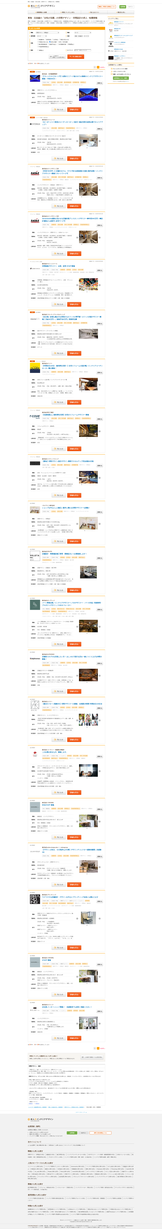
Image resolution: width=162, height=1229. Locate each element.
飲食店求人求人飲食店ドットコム (85, 1225)
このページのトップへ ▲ (81, 1112)
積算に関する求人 (90, 1169)
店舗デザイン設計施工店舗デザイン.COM (68, 1225)
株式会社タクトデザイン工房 (50, 168)
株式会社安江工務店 (47, 412)
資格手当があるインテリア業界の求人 (117, 1211)
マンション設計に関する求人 (116, 1174)
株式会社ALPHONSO (48, 654)
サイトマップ (68, 1145)
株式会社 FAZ (117, 28)
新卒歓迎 (48, 39)
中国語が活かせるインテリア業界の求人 (120, 1209)
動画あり (41, 50)
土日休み (55, 39)
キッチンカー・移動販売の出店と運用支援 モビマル (49, 1227)
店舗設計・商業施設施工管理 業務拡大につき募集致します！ (64, 554)
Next (99, 95)
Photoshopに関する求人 (117, 1169)
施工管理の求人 (61, 1154)
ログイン (130, 6)
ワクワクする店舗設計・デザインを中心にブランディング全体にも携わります (70, 897)
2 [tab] (83, 102)
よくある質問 (31, 1145)
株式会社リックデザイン (119, 56)
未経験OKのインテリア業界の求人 (37, 1209)
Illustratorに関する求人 (103, 1169)
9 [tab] (93, 102)
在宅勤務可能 (62, 44)
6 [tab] (89, 102)
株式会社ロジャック (47, 1004)
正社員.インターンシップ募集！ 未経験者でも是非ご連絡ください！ (67, 1007)
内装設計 (37, 1103)
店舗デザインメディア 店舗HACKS (85, 1227)
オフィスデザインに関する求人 (95, 1171)
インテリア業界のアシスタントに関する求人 (57, 1166)
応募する (99, 83)
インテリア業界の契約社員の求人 (55, 1198)
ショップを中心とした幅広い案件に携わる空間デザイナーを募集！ (66, 508)
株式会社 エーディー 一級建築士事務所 (53, 749)
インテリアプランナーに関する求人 (106, 1176)
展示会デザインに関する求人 (55, 1174)
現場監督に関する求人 (78, 1169)
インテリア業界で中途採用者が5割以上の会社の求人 (85, 1214)
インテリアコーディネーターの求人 (76, 1154)
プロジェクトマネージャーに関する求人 (83, 1176)
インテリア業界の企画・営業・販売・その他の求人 (78, 1157)
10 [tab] (95, 102)
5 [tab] (87, 102)
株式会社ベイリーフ (118, 21)
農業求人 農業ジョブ (98, 1227)
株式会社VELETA (47, 551)
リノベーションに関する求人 (35, 1166)
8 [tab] (92, 102)
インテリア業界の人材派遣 (114, 1198)
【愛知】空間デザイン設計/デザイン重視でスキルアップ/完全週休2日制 (68, 461)
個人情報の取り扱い (42, 1145)
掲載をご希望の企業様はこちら (107, 6)
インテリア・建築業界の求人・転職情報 (37, 1107)
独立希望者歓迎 (43, 44)
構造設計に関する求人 (101, 1174)
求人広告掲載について (79, 1145)
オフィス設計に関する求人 (112, 1171)
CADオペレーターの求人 (123, 1154)
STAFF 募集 (46, 960)
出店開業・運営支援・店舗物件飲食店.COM (49, 1225)
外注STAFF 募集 (48, 805)
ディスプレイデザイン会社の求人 (124, 1187)
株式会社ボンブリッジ (48, 600)
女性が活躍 (54, 42)
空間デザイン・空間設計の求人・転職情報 (74, 1107)
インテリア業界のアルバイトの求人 (75, 1198)
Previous (77, 95)
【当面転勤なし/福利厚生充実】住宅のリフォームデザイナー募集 (65, 415)
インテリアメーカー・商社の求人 (84, 1187)
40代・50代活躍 (63, 42)
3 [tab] (84, 102)
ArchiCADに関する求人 (78, 1171)
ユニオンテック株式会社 (119, 42)
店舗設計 (31, 1103)
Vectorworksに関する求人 (78, 1166)
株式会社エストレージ (48, 119)
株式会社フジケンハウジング (50, 459)
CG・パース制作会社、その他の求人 (37, 1189)
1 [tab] (81, 102)
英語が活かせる (65, 39)
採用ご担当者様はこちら (100, 1133)
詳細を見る (74, 110)
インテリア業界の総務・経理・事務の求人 (105, 1157)
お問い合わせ (59, 1145)
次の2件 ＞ (102, 67)
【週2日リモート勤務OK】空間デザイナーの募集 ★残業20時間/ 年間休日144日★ (72, 704)
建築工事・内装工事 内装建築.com (69, 1227)
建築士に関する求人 (50, 1169)
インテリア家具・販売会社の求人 (104, 1187)
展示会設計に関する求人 (38, 1174)
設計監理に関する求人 (65, 1176)
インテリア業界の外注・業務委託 (96, 1198)
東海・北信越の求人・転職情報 (55, 1107)
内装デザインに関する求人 (72, 1174)
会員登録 (122, 6)
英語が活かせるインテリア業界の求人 (98, 1209)
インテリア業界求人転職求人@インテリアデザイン (105, 1225)
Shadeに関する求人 (53, 1171)
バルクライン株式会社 (48, 505)
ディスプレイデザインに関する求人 (47, 1176)
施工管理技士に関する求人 (125, 1176)
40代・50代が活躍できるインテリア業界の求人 (63, 1211)
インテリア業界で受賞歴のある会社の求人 (57, 1214)
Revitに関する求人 (65, 1171)
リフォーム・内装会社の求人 (47, 1187)
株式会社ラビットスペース (49, 263)
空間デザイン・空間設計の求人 (36, 1154)
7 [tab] (90, 102)
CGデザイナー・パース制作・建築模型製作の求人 (101, 1154)
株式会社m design (118, 49)
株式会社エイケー (47, 701)
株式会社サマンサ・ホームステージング (123, 35)
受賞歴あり (71, 44)
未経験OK (41, 39)
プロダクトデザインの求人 (56, 1157)
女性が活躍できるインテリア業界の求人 (38, 1211)
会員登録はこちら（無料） (121, 78)
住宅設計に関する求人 (64, 1169)
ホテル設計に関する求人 (114, 1166)
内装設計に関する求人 (37, 1169)
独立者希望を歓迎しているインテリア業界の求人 (91, 1211)
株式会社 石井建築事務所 (49, 74)
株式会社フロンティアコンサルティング (53, 314)
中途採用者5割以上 (44, 46)
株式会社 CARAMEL (48, 802)
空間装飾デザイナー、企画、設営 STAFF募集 (58, 266)
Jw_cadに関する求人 (40, 1171)
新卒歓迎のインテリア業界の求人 (57, 1209)
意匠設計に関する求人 (87, 1174)
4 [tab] (86, 102)
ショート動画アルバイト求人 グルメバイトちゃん (114, 1227)
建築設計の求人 (50, 1154)
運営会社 (51, 1145)
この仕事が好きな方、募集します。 (55, 752)
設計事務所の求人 (32, 1187)
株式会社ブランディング (49, 894)
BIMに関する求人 (32, 1178)
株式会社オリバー (47, 363)
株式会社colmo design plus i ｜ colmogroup (55, 847)
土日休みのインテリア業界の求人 (77, 1209)
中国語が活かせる (43, 42)
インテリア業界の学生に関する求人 (96, 1166)
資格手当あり (53, 44)
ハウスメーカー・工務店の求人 (65, 1187)
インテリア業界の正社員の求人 (36, 1198)
